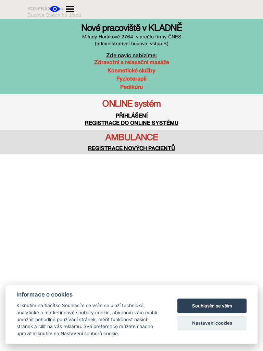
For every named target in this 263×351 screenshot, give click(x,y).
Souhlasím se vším (212, 305)
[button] (54, 8)
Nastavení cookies (212, 323)
